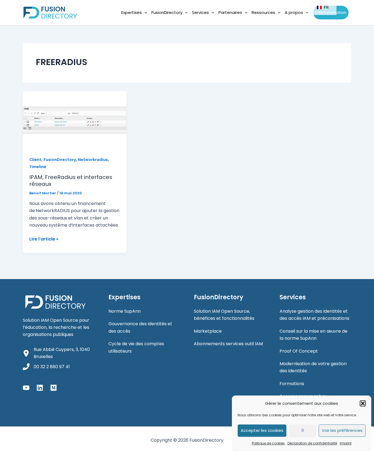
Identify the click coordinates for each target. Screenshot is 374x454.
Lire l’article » (43, 239)
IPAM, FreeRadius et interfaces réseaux (70, 180)
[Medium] (53, 387)
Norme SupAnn (124, 311)
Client (35, 159)
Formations (292, 383)
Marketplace (208, 331)
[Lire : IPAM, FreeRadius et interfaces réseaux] (74, 120)
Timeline (37, 166)
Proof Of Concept (299, 351)
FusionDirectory (60, 159)
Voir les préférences (342, 430)
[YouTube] (26, 387)
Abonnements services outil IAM (228, 344)
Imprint (346, 443)
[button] (363, 403)
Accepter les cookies (262, 430)
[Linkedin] (39, 387)
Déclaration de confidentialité (312, 443)
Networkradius (93, 159)
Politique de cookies (268, 443)
